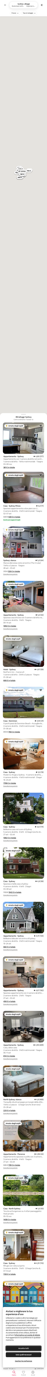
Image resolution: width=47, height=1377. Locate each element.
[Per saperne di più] (32, 419)
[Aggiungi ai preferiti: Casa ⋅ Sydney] (41, 741)
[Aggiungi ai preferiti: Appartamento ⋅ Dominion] (41, 1284)
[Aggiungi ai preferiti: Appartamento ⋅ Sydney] (41, 426)
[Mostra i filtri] (41, 5)
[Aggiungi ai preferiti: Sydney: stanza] (41, 530)
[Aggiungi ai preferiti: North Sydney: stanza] (41, 1069)
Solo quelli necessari (23, 1355)
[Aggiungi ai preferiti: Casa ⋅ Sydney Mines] (41, 475)
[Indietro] (5, 5)
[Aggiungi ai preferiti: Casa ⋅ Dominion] (41, 690)
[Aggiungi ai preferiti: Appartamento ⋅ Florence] (41, 1123)
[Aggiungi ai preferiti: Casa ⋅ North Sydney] (41, 1178)
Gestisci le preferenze (23, 1361)
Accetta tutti (23, 1348)
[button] (9, 467)
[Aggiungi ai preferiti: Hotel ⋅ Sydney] (41, 639)
